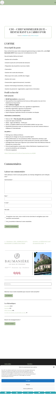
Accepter (28, 380)
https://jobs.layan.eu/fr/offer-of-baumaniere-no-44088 (20, 153)
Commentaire (8, 179)
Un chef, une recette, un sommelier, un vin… (15, 312)
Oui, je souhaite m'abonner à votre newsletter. (19, 221)
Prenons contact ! (10, 323)
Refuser (28, 384)
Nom (6, 196)
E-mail (6, 202)
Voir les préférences (28, 388)
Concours (6, 308)
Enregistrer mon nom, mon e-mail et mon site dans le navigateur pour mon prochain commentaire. (27, 217)
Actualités (6, 306)
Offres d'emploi (8, 310)
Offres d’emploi (34, 35)
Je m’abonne (9, 295)
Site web (6, 209)
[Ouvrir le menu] (55, 2)
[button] (54, 367)
